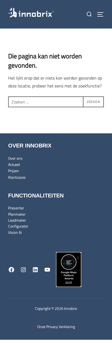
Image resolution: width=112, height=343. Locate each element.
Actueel (14, 164)
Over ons (15, 158)
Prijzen (13, 171)
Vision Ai (15, 232)
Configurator (18, 226)
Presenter (16, 208)
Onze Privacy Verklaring (56, 326)
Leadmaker (17, 220)
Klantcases (17, 177)
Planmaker (17, 214)
